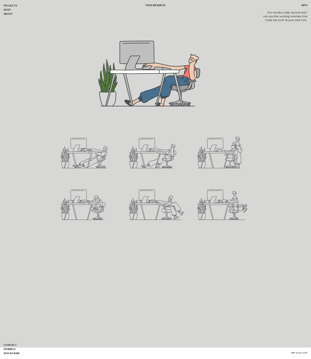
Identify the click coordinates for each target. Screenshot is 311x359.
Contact (10, 345)
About (8, 13)
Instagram (12, 353)
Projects (10, 5)
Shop (7, 9)
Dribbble (10, 349)
